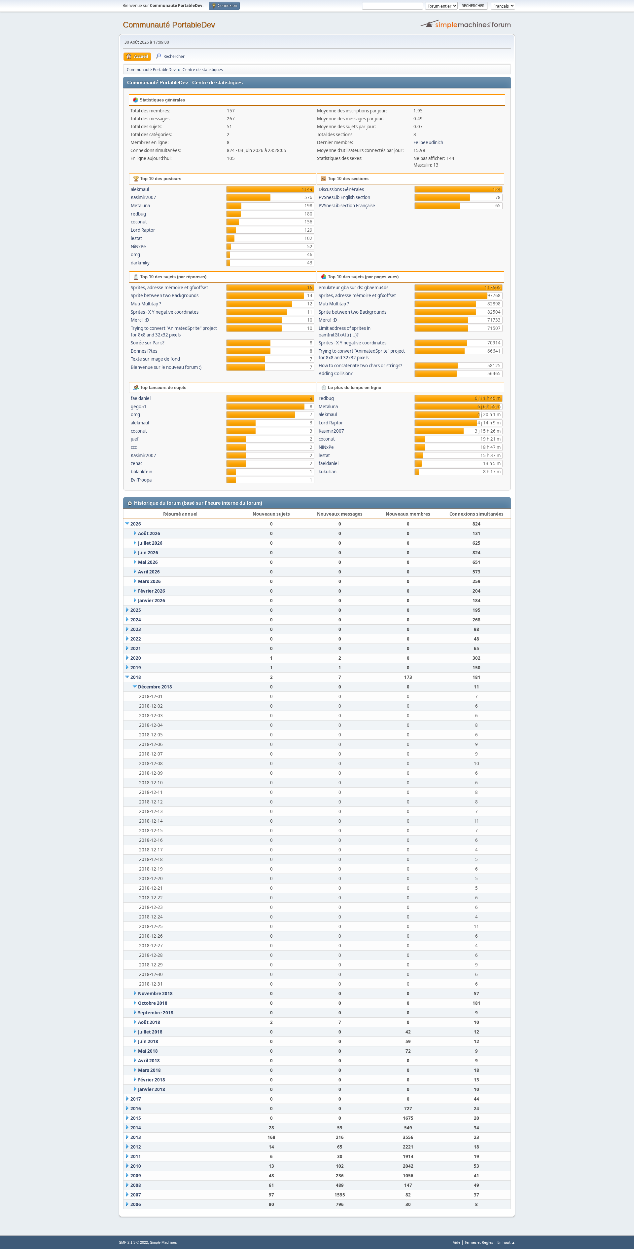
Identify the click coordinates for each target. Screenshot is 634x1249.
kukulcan (327, 472)
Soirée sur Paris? (147, 343)
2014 (135, 1128)
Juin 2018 (148, 1041)
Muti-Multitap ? (146, 304)
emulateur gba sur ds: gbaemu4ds (353, 288)
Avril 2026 (149, 572)
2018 (135, 677)
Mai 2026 (148, 562)
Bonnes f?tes (144, 351)
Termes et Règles (479, 1242)
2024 (135, 620)
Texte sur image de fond (155, 359)
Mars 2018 (149, 1070)
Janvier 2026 (151, 601)
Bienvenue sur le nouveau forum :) (166, 367)
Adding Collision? (336, 373)
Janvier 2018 (151, 1089)
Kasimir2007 (143, 197)
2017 (135, 1099)
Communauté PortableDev (169, 24)
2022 (135, 639)
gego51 (139, 407)
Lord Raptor (143, 230)
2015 (135, 1118)
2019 (135, 668)
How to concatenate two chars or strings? (360, 366)
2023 (135, 629)
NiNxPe (138, 247)
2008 (135, 1185)
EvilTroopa (141, 480)
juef (135, 439)
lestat (136, 238)
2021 (135, 648)
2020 (135, 658)
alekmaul (140, 189)
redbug (138, 214)
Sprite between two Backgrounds (164, 295)
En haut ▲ (506, 1242)
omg (135, 254)
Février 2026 (151, 591)
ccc (134, 447)
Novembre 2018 (155, 993)
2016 (135, 1109)
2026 (135, 524)
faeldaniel (141, 398)
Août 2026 (149, 533)
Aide (456, 1242)
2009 (135, 1176)
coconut (139, 222)
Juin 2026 (148, 553)
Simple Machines (163, 1242)
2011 (135, 1156)
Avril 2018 (149, 1061)
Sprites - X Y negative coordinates (164, 312)
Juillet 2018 (150, 1032)
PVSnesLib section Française (347, 206)
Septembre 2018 (155, 1013)
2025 (135, 610)
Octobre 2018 (152, 1003)
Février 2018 (151, 1080)
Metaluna (140, 206)
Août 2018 (149, 1022)
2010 (135, 1166)
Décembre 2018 (155, 687)
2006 (135, 1204)
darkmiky (140, 263)
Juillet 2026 (150, 543)
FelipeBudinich (428, 142)
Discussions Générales (341, 189)
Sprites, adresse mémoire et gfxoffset (169, 288)
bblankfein (141, 472)
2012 (135, 1147)
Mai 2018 (148, 1051)
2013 (135, 1137)
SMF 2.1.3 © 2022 (133, 1242)
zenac (136, 463)
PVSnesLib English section (344, 197)
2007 (135, 1195)
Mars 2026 (149, 581)
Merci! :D (140, 320)
